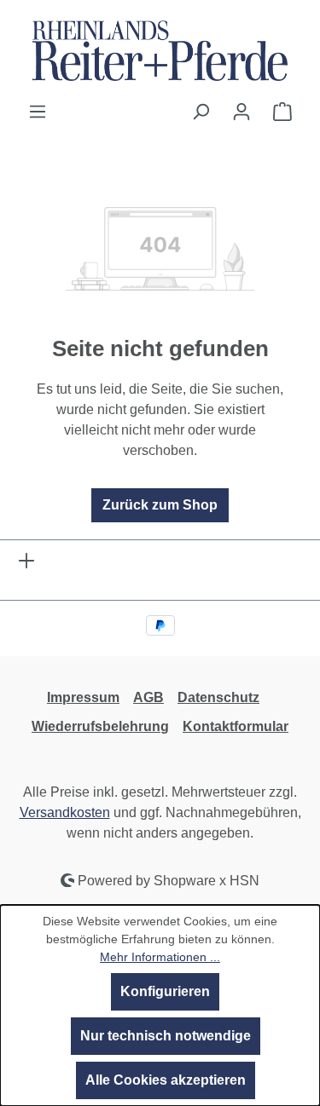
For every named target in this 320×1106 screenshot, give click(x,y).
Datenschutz (218, 697)
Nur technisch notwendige (165, 1035)
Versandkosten (65, 812)
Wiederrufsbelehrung (100, 726)
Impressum (83, 697)
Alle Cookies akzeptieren (165, 1080)
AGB (148, 697)
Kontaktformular (235, 726)
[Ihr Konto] (241, 112)
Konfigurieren (165, 991)
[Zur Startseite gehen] (160, 50)
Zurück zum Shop (160, 505)
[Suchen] (200, 112)
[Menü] (37, 112)
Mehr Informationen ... (160, 957)
